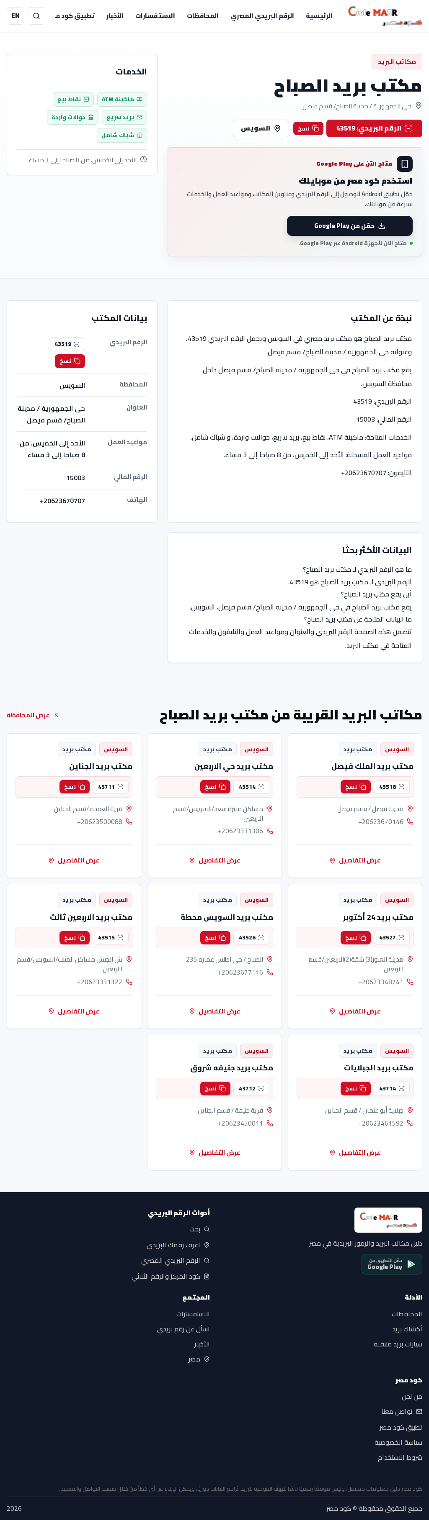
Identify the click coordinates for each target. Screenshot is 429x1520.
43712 (247, 1088)
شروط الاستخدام (400, 1457)
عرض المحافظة (28, 715)
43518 (387, 786)
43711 (106, 786)
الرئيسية (319, 16)
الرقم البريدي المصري (262, 16)
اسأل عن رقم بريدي (183, 1329)
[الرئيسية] (385, 16)
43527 (387, 937)
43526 (247, 937)
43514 (247, 786)
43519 (62, 343)
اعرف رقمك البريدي (173, 1245)
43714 (387, 1088)
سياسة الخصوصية (398, 1442)
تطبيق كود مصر (71, 16)
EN (15, 15)
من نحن (412, 1396)
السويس (255, 128)
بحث (194, 1229)
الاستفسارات (155, 16)
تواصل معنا (397, 1412)
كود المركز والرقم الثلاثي (166, 1276)
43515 (106, 937)
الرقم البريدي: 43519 (368, 128)
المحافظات (203, 16)
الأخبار (115, 16)
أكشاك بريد (407, 1329)
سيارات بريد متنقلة (398, 1344)
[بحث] (36, 16)
